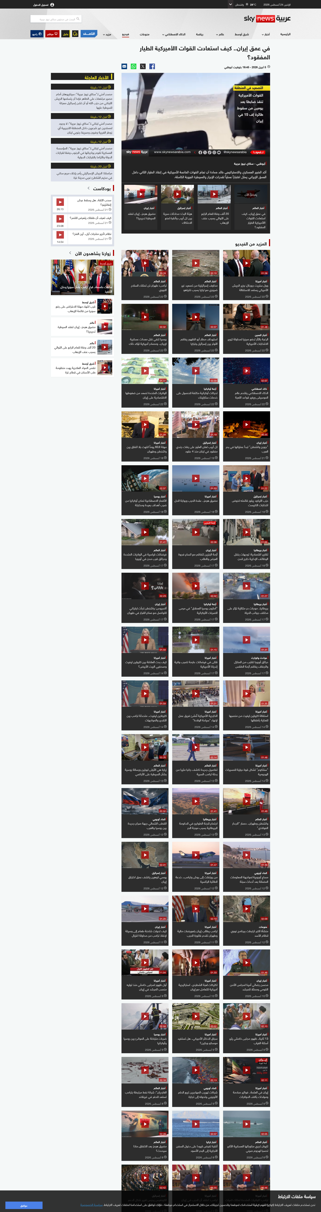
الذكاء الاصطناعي (175, 34)
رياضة (199, 34)
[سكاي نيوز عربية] (267, 18)
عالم (221, 34)
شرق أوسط (242, 34)
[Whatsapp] (133, 66)
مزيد (108, 34)
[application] (195, 115)
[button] (52, 33)
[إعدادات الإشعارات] (75, 33)
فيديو (125, 33)
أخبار (267, 34)
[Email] (124, 66)
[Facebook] (152, 66)
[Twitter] (143, 66)
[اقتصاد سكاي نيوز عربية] (88, 33)
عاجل (65, 33)
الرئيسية (286, 33)
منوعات (144, 34)
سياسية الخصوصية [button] (91, 1204)
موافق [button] (23, 1205)
